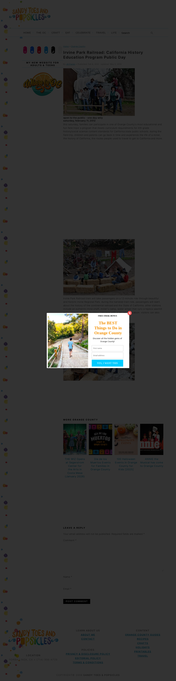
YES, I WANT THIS (107, 363)
